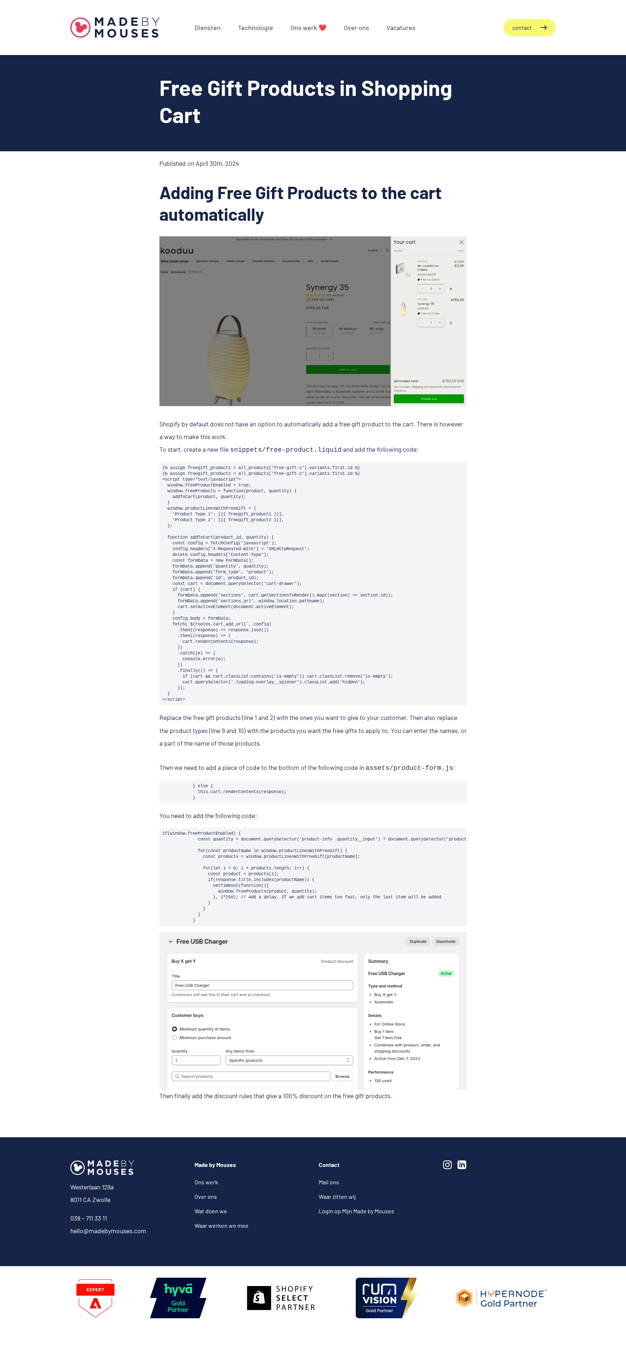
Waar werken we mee (222, 1225)
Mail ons (329, 1182)
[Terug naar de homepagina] (115, 27)
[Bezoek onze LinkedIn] (463, 1166)
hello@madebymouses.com (108, 1231)
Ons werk (206, 1182)
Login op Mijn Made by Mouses (356, 1210)
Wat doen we (211, 1210)
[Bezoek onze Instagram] (449, 1166)
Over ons (206, 1196)
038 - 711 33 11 (88, 1218)
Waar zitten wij (337, 1196)
